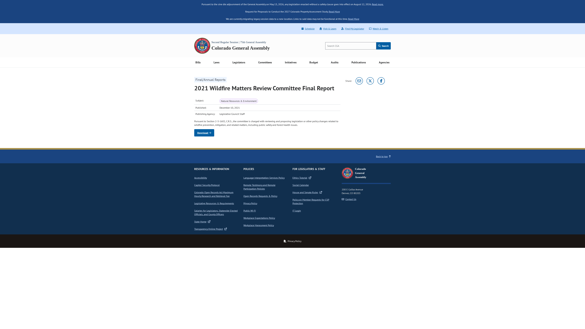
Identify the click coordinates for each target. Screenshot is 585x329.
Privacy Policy (250, 203)
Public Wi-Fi (249, 210)
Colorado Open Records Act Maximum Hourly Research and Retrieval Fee (213, 194)
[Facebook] (381, 81)
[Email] (359, 81)
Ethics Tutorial (299, 177)
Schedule (310, 28)
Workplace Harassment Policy (258, 225)
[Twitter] (370, 81)
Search (385, 45)
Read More (334, 11)
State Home (200, 221)
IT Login (296, 210)
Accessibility (200, 177)
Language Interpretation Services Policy (264, 177)
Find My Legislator (354, 28)
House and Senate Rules (305, 192)
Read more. (377, 4)
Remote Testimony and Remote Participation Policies (259, 187)
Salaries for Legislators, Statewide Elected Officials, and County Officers (216, 212)
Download (203, 132)
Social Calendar (300, 185)
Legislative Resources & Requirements (214, 203)
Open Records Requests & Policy (260, 196)
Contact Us (350, 199)
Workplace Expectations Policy (259, 217)
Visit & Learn (329, 28)
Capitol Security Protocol (207, 185)
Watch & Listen (380, 28)
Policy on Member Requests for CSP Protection (310, 201)
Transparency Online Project (208, 228)
